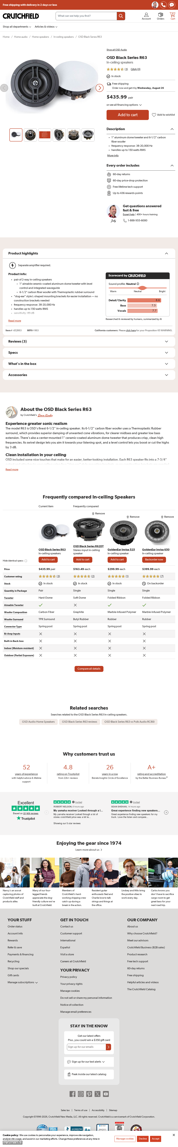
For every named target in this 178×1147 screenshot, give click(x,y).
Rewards (13, 940)
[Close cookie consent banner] (173, 1135)
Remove (100, 513)
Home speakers (40, 37)
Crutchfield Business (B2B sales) (146, 947)
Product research (137, 954)
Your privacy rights (71, 984)
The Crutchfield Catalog (141, 989)
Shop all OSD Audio (117, 50)
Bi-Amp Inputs (12, 634)
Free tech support (137, 961)
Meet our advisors (137, 940)
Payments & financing (20, 954)
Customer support (71, 933)
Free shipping (30, 4)
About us (132, 926)
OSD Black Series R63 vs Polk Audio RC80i (129, 722)
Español (65, 947)
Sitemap (113, 1110)
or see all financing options (123, 105)
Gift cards (13, 975)
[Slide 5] (73, 134)
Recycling (13, 961)
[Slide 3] (44, 134)
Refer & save (15, 947)
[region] (89, 883)
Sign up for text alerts (87, 1061)
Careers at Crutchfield (73, 961)
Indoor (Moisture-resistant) (19, 648)
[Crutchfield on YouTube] (105, 1094)
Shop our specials (18, 968)
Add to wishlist (166, 115)
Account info (15, 933)
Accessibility (98, 1110)
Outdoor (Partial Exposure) (19, 655)
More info (113, 155)
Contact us (66, 926)
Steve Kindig (45, 415)
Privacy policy (68, 977)
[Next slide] (100, 88)
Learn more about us (87, 850)
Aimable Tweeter (13, 605)
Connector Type (13, 626)
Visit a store (67, 954)
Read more (14, 321)
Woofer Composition (15, 612)
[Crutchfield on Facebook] (72, 1094)
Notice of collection (71, 1005)
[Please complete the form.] (108, 1047)
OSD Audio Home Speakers (38, 722)
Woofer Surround (13, 619)
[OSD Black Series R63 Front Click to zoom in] (52, 88)
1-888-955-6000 (137, 220)
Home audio (20, 37)
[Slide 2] (30, 134)
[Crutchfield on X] (97, 1094)
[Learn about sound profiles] (138, 284)
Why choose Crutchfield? (142, 933)
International (67, 940)
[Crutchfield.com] (21, 16)
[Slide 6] (88, 134)
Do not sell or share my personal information (86, 998)
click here (131, 330)
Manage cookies (70, 991)
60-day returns (136, 968)
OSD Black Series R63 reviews (79, 722)
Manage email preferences (75, 1012)
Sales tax (65, 1110)
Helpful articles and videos (143, 982)
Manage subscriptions (21, 982)
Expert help (129, 214)
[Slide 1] (15, 134)
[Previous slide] (4, 88)
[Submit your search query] (121, 16)
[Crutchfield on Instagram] (80, 1094)
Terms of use (80, 1110)
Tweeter (8, 598)
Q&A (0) (135, 69)
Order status (15, 926)
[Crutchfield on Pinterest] (89, 1094)
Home (6, 37)
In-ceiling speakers (64, 37)
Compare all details (89, 669)
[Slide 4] (59, 134)
